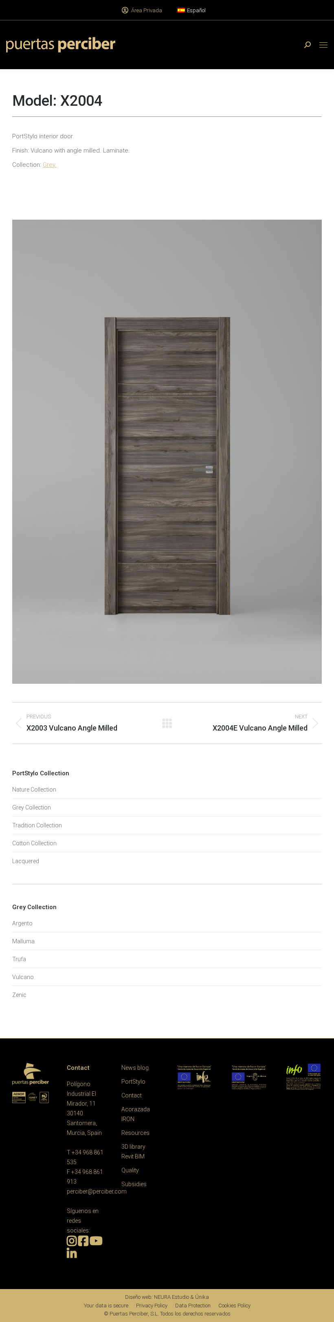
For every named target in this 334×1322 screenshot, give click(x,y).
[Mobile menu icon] (323, 45)
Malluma (23, 941)
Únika (202, 1297)
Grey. (50, 164)
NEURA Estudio (171, 1297)
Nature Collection (34, 789)
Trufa (19, 959)
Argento (22, 923)
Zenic (19, 995)
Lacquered (25, 861)
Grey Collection (31, 807)
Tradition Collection (37, 825)
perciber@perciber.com (97, 1191)
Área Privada (146, 10)
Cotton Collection (34, 843)
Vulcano (23, 977)
